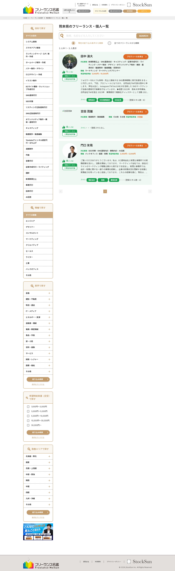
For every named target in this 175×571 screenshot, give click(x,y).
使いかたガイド (84, 11)
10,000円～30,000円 (40, 420)
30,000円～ (36, 425)
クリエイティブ (32, 245)
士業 (27, 263)
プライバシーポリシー (118, 5)
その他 (28, 275)
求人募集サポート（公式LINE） (83, 5)
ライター (29, 257)
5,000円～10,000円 (39, 416)
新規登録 (130, 11)
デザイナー (30, 227)
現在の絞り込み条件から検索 (90, 43)
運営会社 (95, 5)
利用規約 (104, 5)
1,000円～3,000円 (39, 406)
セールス (29, 251)
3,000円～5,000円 (39, 411)
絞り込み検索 (37, 379)
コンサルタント (32, 233)
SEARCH (143, 36)
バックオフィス (32, 269)
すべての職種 (31, 215)
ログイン (144, 11)
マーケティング (32, 239)
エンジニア (30, 221)
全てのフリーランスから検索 (126, 43)
